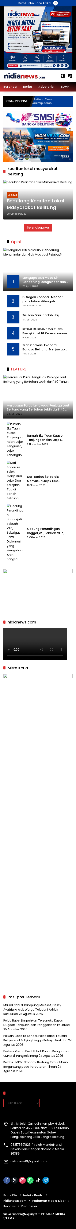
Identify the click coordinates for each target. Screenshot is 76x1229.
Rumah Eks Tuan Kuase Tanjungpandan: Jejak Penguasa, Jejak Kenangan (48, 438)
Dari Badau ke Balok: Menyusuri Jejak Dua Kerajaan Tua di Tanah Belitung (44, 479)
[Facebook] (6, 1180)
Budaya (12, 195)
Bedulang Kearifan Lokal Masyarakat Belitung (35, 204)
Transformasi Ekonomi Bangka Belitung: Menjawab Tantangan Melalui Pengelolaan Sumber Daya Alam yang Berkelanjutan (43, 347)
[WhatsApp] (30, 1180)
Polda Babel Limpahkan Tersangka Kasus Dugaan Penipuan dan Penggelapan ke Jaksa (36, 1022)
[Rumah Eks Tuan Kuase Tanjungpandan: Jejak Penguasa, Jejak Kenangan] (15, 439)
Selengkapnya (38, 227)
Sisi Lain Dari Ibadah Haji (40, 315)
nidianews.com (14, 1201)
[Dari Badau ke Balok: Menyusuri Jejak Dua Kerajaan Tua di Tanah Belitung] (15, 481)
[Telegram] (45, 1180)
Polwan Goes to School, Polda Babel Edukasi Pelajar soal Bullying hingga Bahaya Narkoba (35, 1038)
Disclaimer (29, 1206)
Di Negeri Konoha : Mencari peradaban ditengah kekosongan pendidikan (42, 299)
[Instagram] (22, 1180)
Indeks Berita (33, 1195)
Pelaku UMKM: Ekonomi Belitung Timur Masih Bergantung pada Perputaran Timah (35, 1064)
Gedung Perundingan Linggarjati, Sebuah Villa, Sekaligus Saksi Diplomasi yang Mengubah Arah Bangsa (46, 531)
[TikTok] (38, 1180)
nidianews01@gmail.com (29, 1161)
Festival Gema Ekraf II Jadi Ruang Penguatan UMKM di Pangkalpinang (36, 1053)
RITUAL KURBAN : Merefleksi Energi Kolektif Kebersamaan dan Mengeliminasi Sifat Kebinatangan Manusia (44, 331)
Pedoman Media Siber (49, 1201)
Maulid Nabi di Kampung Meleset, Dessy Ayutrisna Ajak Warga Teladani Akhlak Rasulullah (32, 1009)
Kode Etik (10, 1195)
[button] (62, 75)
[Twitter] (14, 1180)
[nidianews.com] (24, 76)
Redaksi (9, 1206)
